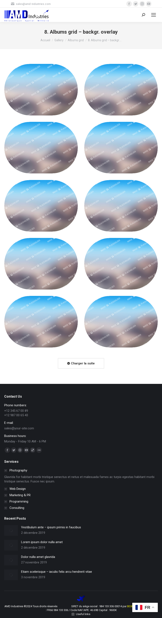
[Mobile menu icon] (153, 15)
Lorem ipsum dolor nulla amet (42, 542)
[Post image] (11, 530)
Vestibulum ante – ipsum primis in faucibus (51, 527)
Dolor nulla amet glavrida (38, 557)
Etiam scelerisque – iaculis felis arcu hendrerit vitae (56, 572)
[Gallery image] (41, 89)
